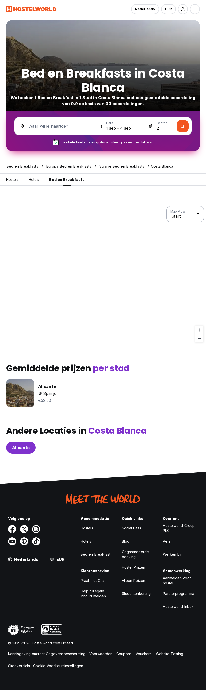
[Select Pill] (183, 9)
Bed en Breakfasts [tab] (67, 179)
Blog (125, 541)
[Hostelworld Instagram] (36, 529)
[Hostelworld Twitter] (24, 529)
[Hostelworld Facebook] (12, 529)
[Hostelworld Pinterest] (24, 541)
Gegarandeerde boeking (135, 554)
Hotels (86, 541)
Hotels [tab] (34, 179)
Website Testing (169, 653)
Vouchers (144, 653)
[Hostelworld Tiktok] (36, 541)
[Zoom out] (199, 338)
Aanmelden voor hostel (177, 580)
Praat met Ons (93, 580)
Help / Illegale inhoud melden (93, 593)
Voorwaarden (100, 653)
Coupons (124, 653)
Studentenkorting (136, 593)
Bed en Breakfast (96, 554)
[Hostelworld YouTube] (12, 541)
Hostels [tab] (12, 179)
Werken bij (172, 554)
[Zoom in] (199, 330)
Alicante (21, 447)
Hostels (87, 528)
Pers (166, 541)
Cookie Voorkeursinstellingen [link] (58, 666)
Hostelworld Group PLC (179, 528)
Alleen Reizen (133, 580)
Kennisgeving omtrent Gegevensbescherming (46, 653)
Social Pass (131, 528)
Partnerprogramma (178, 593)
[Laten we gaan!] (183, 126)
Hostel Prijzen (133, 567)
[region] (103, 274)
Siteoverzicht (19, 666)
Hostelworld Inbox (178, 606)
